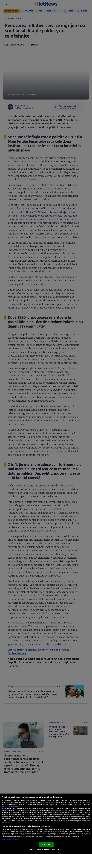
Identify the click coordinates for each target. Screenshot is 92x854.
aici (26, 817)
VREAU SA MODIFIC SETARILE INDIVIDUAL (45, 849)
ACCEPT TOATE (46, 845)
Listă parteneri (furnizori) (10, 839)
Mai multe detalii (14, 806)
